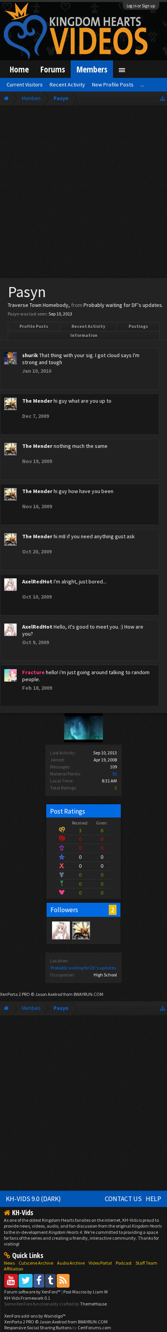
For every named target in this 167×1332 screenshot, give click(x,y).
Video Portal (100, 1263)
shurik (30, 355)
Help (153, 1199)
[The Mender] (80, 930)
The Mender (37, 400)
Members (92, 69)
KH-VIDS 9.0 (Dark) (33, 1199)
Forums (52, 69)
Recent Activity (88, 326)
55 (114, 774)
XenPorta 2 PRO (15, 994)
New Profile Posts (113, 84)
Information (83, 335)
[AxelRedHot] (60, 930)
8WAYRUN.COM (88, 994)
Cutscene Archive (36, 1263)
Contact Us (123, 1199)
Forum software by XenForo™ (32, 1292)
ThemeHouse (93, 1304)
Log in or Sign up (141, 6)
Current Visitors (25, 84)
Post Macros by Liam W (85, 1292)
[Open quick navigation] (162, 98)
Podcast (124, 1263)
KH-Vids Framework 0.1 (27, 1298)
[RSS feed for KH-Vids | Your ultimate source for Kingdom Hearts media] (63, 1280)
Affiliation (13, 1269)
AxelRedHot (37, 581)
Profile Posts (33, 326)
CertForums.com (94, 1327)
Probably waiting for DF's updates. (83, 968)
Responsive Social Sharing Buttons (37, 1327)
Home (19, 69)
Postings (138, 326)
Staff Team (146, 1263)
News (9, 1263)
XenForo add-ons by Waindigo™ (35, 1316)
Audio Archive (71, 1263)
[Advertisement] (83, 193)
